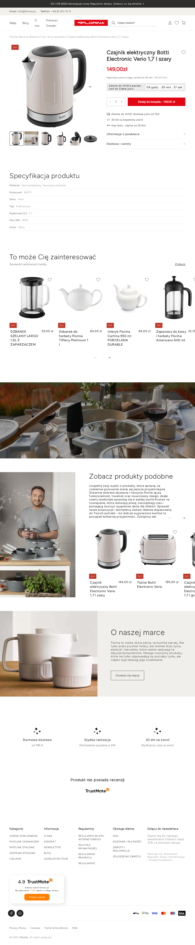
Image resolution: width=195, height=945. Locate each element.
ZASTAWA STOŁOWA (22, 853)
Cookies (35, 928)
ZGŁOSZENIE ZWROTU (127, 856)
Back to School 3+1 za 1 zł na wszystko (42, 36)
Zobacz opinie (37, 897)
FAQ (115, 835)
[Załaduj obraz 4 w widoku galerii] (61, 138)
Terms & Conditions (56, 928)
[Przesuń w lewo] (98, 358)
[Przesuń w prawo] (90, 87)
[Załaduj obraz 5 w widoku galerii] (76, 138)
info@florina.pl (27, 11)
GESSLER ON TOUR (56, 858)
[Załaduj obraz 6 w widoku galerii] (90, 138)
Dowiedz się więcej (127, 675)
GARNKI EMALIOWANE (24, 835)
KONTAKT (50, 841)
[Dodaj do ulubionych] (183, 52)
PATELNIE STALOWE (22, 847)
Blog (25, 23)
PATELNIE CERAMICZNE (24, 841)
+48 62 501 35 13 (61, 11)
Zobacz (180, 264)
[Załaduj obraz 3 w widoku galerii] (46, 138)
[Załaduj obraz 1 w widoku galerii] (17, 138)
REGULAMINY (86, 863)
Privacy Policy (18, 928)
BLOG (47, 853)
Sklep (13, 23)
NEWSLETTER (52, 847)
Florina (14, 36)
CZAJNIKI (15, 858)
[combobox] (134, 22)
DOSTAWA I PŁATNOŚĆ (127, 841)
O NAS (48, 835)
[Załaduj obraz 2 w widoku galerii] (31, 138)
